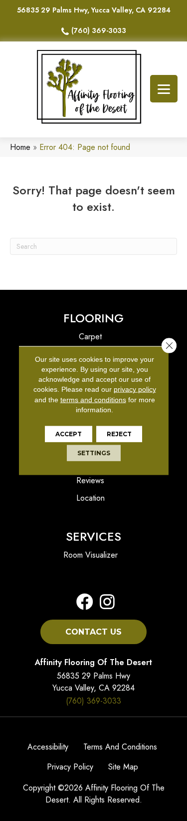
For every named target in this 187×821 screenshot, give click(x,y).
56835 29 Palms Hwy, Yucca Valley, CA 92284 (94, 10)
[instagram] (104, 602)
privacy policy (135, 389)
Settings (93, 453)
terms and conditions (93, 399)
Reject (119, 434)
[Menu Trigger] (164, 88)
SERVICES (93, 536)
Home (20, 147)
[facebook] (84, 602)
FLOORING (93, 318)
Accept (68, 434)
